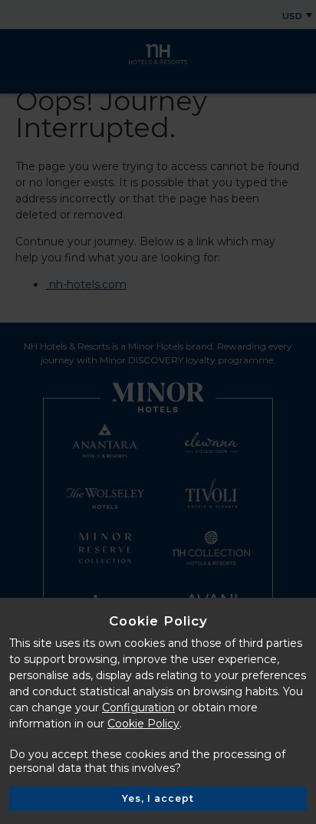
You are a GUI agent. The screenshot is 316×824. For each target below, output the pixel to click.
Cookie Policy (143, 723)
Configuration (138, 707)
